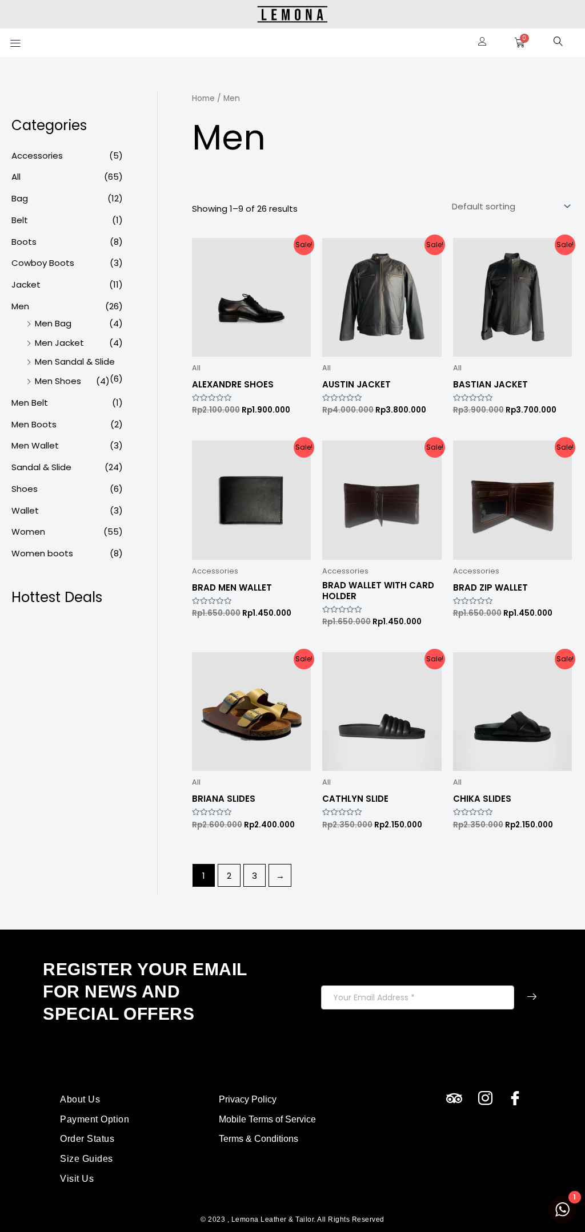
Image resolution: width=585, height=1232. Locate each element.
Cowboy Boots (42, 263)
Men (20, 306)
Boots (24, 242)
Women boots (42, 553)
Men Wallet (35, 445)
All (16, 177)
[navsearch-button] (558, 42)
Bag (19, 198)
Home (203, 98)
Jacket (26, 284)
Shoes (24, 489)
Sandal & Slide (41, 467)
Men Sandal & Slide (75, 361)
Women (28, 532)
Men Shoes (58, 381)
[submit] (532, 997)
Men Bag (53, 323)
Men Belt (29, 403)
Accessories (37, 155)
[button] (15, 42)
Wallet (25, 510)
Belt (19, 220)
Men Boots (34, 424)
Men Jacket (59, 343)
